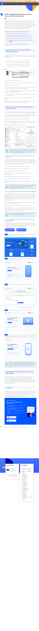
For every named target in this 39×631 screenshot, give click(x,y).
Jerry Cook (7, 18)
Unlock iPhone (24, 484)
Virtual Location (24, 477)
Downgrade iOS (24, 490)
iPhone (20, 18)
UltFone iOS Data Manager (9, 376)
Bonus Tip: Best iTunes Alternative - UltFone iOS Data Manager (17, 44)
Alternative (24, 486)
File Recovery (24, 475)
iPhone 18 (29, 471)
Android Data (24, 497)
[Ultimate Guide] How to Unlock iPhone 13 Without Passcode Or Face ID (14, 470)
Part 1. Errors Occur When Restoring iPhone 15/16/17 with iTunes (17, 31)
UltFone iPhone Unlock (12, 224)
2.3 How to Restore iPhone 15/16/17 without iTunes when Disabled (19, 38)
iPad (30, 497)
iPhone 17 (24, 479)
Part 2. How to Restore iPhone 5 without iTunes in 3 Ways (16, 33)
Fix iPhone (24, 492)
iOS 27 (23, 471)
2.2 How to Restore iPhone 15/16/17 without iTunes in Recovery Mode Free (20, 36)
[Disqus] (19, 442)
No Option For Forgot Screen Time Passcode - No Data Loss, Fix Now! (14, 475)
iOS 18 (23, 473)
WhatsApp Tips (24, 488)
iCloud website (11, 166)
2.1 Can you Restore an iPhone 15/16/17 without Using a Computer (19, 35)
